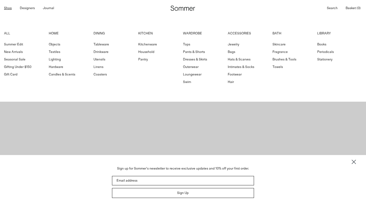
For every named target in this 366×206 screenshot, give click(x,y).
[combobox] (183, 59)
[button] (332, 8)
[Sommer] (183, 8)
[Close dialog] (353, 162)
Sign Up (183, 192)
